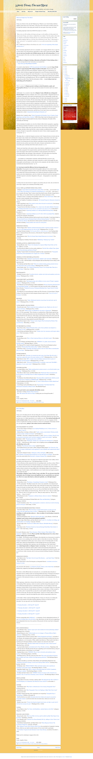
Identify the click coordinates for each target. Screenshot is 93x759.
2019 (65, 98)
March (66, 93)
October (66, 82)
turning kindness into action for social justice (36, 222)
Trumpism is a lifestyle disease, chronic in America (39, 496)
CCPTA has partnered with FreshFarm (38, 67)
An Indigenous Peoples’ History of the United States (42, 566)
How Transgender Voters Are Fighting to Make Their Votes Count (42, 690)
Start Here (23, 11)
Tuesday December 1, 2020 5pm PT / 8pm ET (28, 605)
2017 (65, 101)
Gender (32, 402)
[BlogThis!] (37, 400)
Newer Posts (18, 747)
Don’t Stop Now (20, 408)
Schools (42, 402)
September (67, 84)
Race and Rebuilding (45, 499)
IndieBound (32, 617)
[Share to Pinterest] (40, 400)
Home (18, 11)
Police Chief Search (49, 196)
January (66, 96)
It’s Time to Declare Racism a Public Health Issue (47, 381)
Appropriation (65, 40)
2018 (65, 99)
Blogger (70, 756)
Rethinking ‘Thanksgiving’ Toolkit (46, 239)
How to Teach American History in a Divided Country (39, 338)
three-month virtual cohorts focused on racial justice (41, 203)
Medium (69, 33)
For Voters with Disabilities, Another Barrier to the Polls (40, 709)
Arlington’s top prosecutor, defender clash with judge (39, 258)
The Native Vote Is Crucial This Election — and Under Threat (40, 558)
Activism (20, 402)
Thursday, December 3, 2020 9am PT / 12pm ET (29, 608)
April (66, 91)
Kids (37, 402)
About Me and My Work (52, 11)
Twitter (74, 32)
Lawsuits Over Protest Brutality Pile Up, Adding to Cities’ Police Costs (43, 719)
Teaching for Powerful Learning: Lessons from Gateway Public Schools (33, 662)
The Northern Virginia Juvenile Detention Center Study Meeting (32, 729)
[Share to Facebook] (39, 400)
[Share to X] (38, 400)
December (67, 75)
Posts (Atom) (40, 750)
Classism (64, 43)
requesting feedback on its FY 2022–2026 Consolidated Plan (40, 214)
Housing (35, 402)
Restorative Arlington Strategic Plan (38, 456)
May (66, 90)
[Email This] (36, 400)
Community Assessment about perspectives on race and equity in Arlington (35, 454)
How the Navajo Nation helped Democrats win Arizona (40, 236)
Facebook (69, 32)
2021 (65, 72)
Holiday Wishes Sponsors (32, 391)
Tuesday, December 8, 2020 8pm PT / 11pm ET (29, 613)
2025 (65, 66)
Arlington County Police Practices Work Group (30, 726)
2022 (65, 71)
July (66, 87)
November (67, 77)
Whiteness (46, 743)
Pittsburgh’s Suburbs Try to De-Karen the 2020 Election (40, 440)
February (66, 94)
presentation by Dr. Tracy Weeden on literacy (39, 647)
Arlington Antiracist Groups (40, 11)
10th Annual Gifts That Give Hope (27, 393)
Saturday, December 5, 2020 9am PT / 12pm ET (29, 611)
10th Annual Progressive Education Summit (48, 200)
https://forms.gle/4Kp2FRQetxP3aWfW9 (27, 63)
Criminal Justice (24, 402)
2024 (65, 68)
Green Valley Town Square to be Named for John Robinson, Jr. (31, 191)
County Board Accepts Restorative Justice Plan (32, 189)
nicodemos (63, 756)
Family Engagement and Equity (45, 636)
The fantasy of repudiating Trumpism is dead (37, 482)
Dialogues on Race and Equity (39, 452)
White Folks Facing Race (32, 5)
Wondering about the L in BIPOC (33, 439)
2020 (65, 74)
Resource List (30, 11)
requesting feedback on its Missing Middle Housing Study (40, 210)
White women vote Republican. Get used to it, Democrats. (38, 310)
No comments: (32, 400)
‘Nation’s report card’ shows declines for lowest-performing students (43, 629)
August (66, 85)
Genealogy (65, 50)
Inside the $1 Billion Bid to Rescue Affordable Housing (40, 523)
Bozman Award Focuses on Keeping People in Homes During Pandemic (33, 219)
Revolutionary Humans (22, 220)
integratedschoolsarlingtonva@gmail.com (36, 112)
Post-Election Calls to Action (28, 445)
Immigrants (65, 55)
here (58, 189)
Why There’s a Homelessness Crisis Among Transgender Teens (41, 686)
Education (29, 402)
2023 (65, 69)
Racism (39, 402)
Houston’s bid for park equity (37, 516)
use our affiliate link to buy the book (27, 619)
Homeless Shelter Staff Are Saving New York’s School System (42, 643)
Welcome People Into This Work (24, 17)
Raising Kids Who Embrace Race (29, 346)
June (66, 88)
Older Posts (57, 747)
